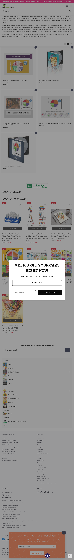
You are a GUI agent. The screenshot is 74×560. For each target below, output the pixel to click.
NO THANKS (37, 283)
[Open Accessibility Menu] (47, 555)
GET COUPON (50, 293)
